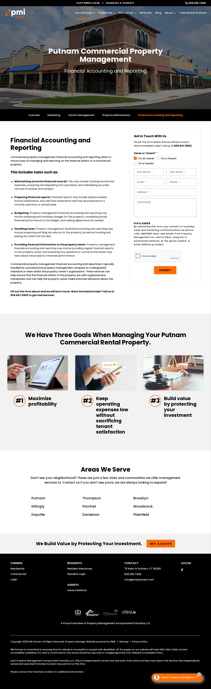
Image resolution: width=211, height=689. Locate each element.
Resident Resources (79, 568)
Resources (126, 13)
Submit (165, 270)
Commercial (18, 574)
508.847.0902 (19, 295)
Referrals (146, 13)
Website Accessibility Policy (147, 652)
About (169, 13)
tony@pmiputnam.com (139, 579)
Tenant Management (81, 115)
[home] (15, 13)
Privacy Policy (139, 641)
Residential (17, 568)
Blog (158, 13)
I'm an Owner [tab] (146, 158)
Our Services (83, 13)
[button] (182, 570)
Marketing (54, 115)
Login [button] (14, 579)
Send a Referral (76, 590)
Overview (34, 115)
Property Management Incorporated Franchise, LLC (118, 623)
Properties (105, 13)
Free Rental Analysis (193, 13)
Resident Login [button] (76, 574)
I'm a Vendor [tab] (146, 163)
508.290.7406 (197, 3)
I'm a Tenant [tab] (169, 158)
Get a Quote (161, 544)
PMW (113, 641)
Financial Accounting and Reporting (160, 115)
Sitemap (124, 641)
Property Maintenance (116, 115)
